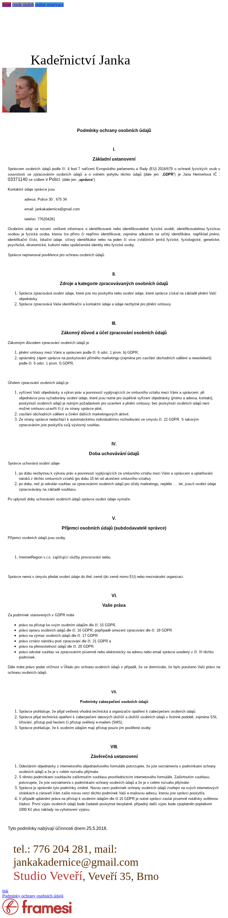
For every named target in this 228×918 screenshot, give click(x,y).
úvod (6, 4)
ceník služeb (23, 4)
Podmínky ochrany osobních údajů (32, 896)
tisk (5, 891)
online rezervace (49, 4)
